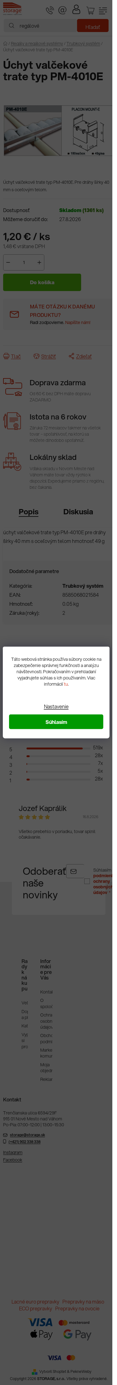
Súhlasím (56, 721)
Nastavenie (56, 706)
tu (66, 684)
